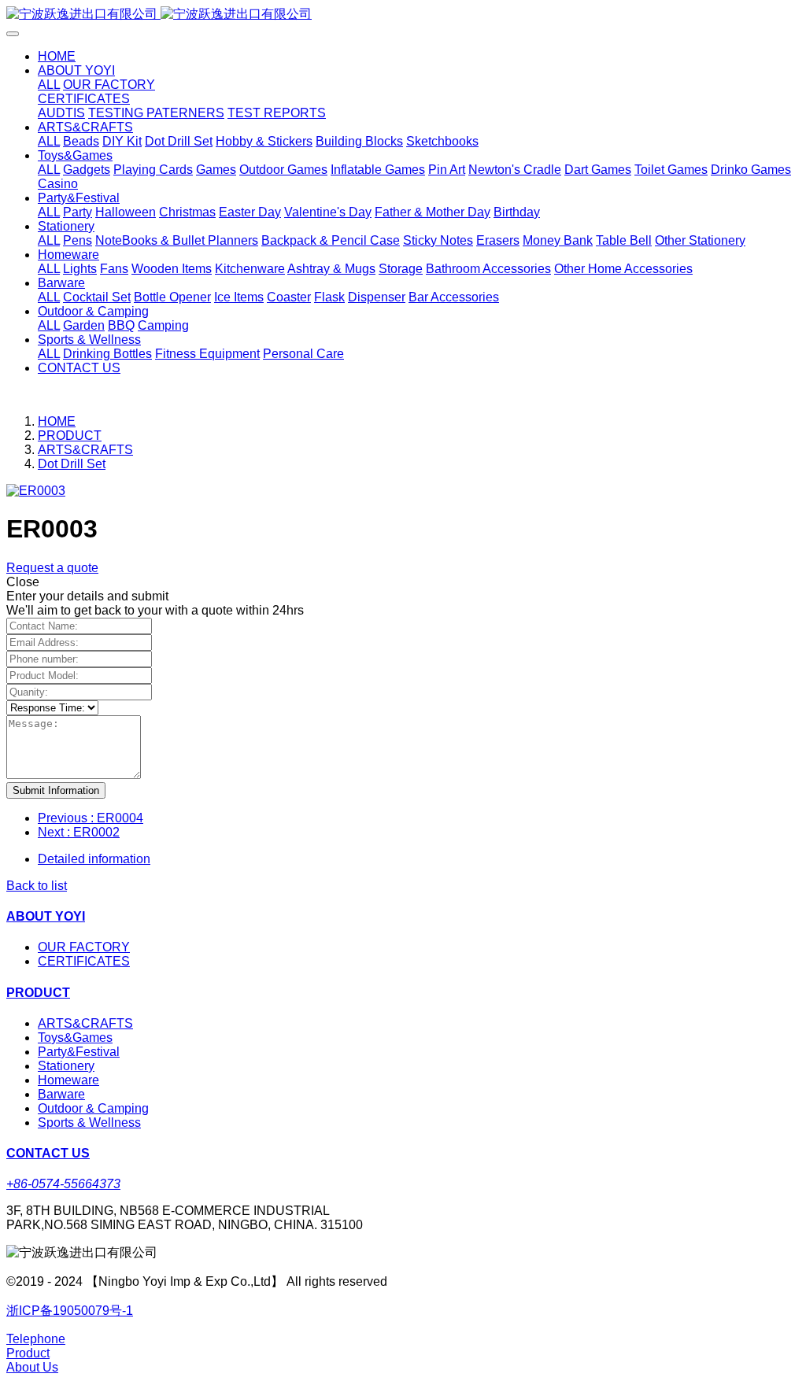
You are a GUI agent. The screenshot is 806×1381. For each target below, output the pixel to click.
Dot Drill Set (71, 464)
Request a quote (52, 567)
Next (79, 832)
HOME (57, 56)
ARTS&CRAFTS (85, 449)
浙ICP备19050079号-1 (69, 1310)
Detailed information (94, 859)
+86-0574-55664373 (63, 1184)
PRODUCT (70, 435)
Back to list (36, 885)
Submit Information (56, 790)
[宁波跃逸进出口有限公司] (403, 14)
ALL (49, 84)
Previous (90, 818)
